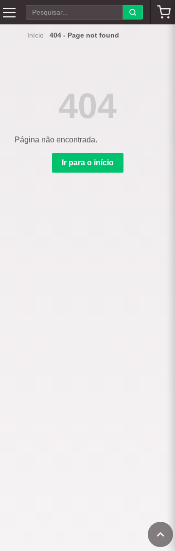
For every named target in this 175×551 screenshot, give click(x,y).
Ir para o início (88, 162)
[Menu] (9, 12)
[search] (133, 12)
